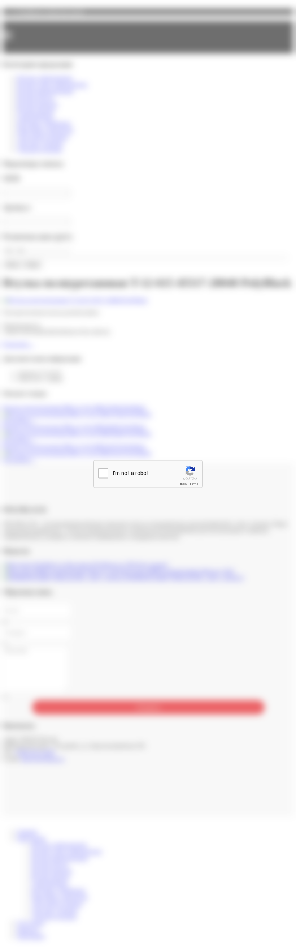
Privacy (183, 483)
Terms (194, 483)
